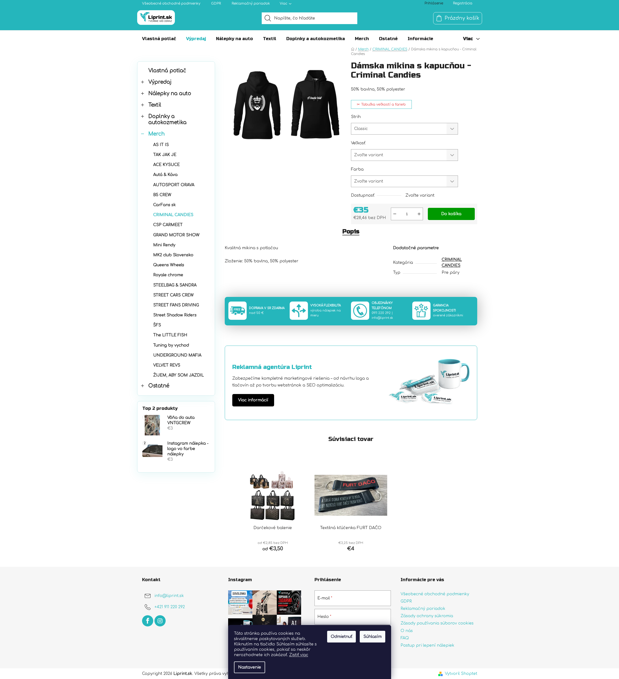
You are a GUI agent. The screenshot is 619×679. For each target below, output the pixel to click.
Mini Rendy (164, 245)
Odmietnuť (341, 636)
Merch (156, 134)
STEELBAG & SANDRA (175, 285)
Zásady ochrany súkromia (427, 616)
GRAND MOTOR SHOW (176, 235)
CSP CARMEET (168, 225)
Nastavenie (249, 667)
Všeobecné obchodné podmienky (171, 3)
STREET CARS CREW (173, 295)
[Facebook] (147, 620)
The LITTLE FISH (170, 335)
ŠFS (157, 325)
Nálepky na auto (169, 93)
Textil (154, 105)
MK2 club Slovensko (173, 255)
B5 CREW (162, 195)
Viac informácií (253, 400)
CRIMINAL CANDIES (173, 215)
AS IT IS (161, 145)
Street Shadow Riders (175, 315)
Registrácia (462, 3)
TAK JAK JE (164, 155)
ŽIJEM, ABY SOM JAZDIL (178, 375)
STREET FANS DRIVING (176, 305)
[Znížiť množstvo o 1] (394, 214)
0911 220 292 (381, 313)
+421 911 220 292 (169, 607)
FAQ (405, 638)
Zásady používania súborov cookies (437, 623)
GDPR (216, 3)
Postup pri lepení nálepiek (427, 645)
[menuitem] (159, 38)
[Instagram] (160, 620)
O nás (407, 631)
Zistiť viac (298, 655)
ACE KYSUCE (166, 165)
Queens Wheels (168, 265)
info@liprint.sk (382, 318)
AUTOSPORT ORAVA (173, 185)
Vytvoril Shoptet (461, 673)
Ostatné (158, 386)
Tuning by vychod (171, 345)
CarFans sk (164, 205)
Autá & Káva (165, 175)
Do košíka (451, 214)
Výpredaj (159, 82)
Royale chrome (168, 275)
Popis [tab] (350, 231)
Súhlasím (372, 636)
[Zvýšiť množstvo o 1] (419, 214)
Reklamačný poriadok (251, 3)
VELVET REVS (166, 365)
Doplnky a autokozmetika (167, 119)
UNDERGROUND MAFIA (177, 355)
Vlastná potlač (167, 70)
